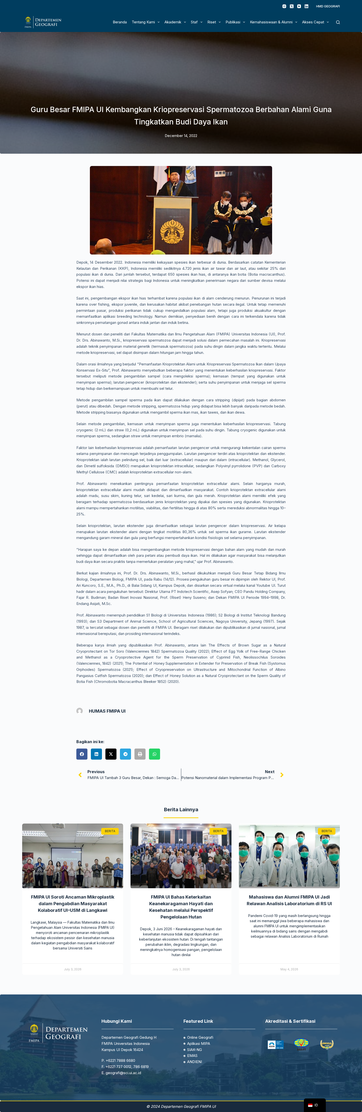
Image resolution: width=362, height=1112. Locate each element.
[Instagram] (284, 6)
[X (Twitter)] (292, 6)
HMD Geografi (328, 6)
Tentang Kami (143, 22)
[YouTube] (299, 6)
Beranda (120, 22)
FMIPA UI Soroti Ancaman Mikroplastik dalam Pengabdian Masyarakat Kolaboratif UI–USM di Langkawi (72, 903)
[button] (81, 754)
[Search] (338, 22)
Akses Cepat (313, 22)
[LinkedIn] (306, 6)
